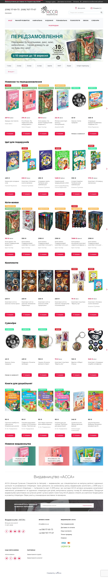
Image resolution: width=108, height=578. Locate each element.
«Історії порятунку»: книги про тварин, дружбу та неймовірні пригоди (87, 460)
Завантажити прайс (34, 554)
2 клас (19, 66)
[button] (6, 46)
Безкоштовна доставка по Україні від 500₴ (22, 2)
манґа (50, 66)
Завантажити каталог (34, 558)
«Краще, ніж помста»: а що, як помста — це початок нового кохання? (20, 460)
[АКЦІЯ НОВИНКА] (95, 162)
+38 (46, 530)
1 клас (9, 66)
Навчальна (37, 20)
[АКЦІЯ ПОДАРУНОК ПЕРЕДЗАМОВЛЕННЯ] (45, 102)
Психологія (75, 20)
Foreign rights (50, 2)
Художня (49, 20)
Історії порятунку (83, 66)
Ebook (85, 20)
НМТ (59, 66)
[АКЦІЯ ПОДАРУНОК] (78, 223)
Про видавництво (67, 524)
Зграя (69, 66)
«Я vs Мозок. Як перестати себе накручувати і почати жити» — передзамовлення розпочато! (53, 460)
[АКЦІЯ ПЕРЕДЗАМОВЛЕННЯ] (12, 102)
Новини (64, 538)
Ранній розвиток (22, 20)
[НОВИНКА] (78, 102)
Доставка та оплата (64, 1)
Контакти (8, 13)
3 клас (29, 66)
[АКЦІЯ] (29, 162)
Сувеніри (95, 20)
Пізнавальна (61, 20)
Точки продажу (66, 534)
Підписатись (87, 505)
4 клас (39, 66)
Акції (10, 20)
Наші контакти (66, 531)
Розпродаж (54, 25)
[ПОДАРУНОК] (29, 223)
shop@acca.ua (44, 524)
